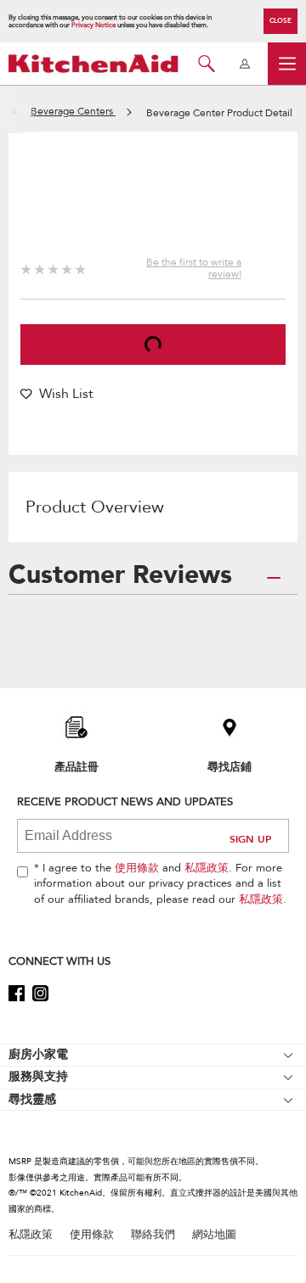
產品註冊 (76, 766)
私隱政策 (206, 868)
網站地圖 (214, 1235)
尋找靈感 (32, 1099)
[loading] (153, 344)
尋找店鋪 (229, 766)
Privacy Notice (93, 25)
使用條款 (137, 868)
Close (280, 20)
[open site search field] (206, 63)
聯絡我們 (153, 1235)
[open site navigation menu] (287, 63)
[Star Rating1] (25, 267)
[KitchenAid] (93, 63)
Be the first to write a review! (193, 268)
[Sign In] (244, 63)
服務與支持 (38, 1076)
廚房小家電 (38, 1054)
